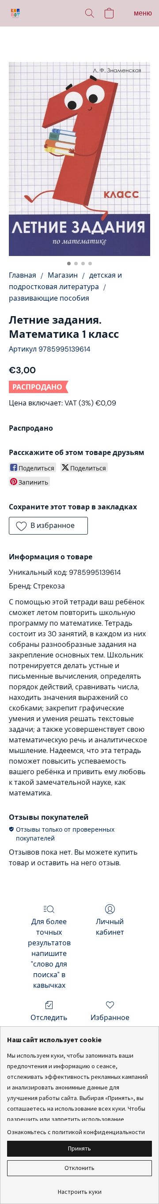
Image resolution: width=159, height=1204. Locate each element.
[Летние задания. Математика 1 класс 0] (79, 159)
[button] (16, 13)
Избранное (110, 1017)
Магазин (63, 275)
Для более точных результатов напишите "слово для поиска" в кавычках (49, 953)
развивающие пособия (49, 298)
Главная (22, 275)
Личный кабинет (110, 927)
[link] (79, 1188)
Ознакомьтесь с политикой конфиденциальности (76, 1132)
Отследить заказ (49, 1023)
